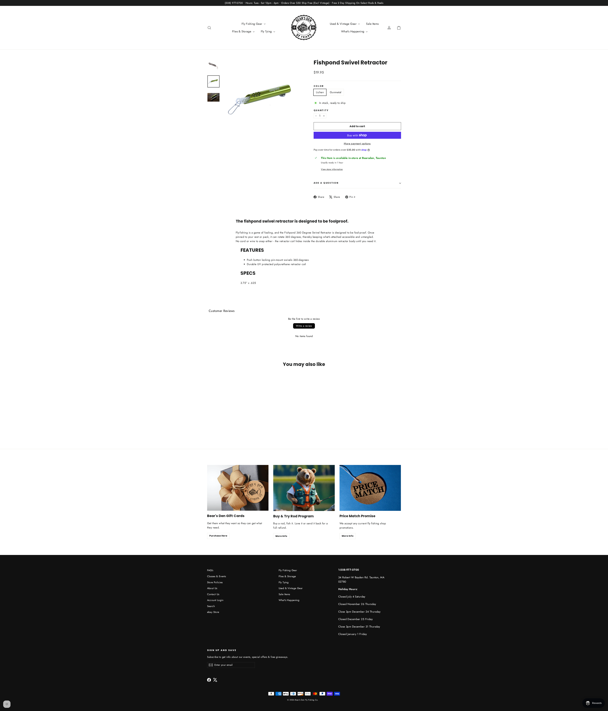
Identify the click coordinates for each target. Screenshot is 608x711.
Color (319, 86)
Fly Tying (267, 31)
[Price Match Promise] (370, 488)
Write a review (304, 326)
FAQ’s (210, 570)
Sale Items (372, 24)
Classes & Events (216, 576)
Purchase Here (218, 535)
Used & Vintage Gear (343, 24)
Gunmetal (335, 92)
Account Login (215, 600)
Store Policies (215, 582)
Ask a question (326, 182)
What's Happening (353, 31)
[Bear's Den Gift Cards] (238, 488)
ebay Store (213, 612)
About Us (212, 588)
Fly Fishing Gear (252, 24)
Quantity (321, 110)
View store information (332, 169)
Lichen (320, 92)
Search (211, 606)
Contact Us (213, 594)
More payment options (357, 143)
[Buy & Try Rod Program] (304, 488)
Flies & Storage (242, 31)
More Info (281, 536)
